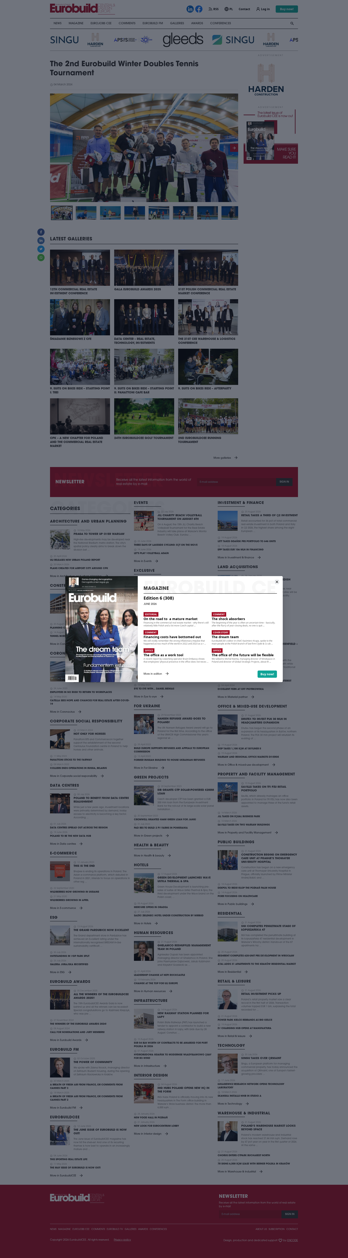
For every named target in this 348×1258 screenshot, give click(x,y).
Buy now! (267, 674)
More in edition (156, 674)
